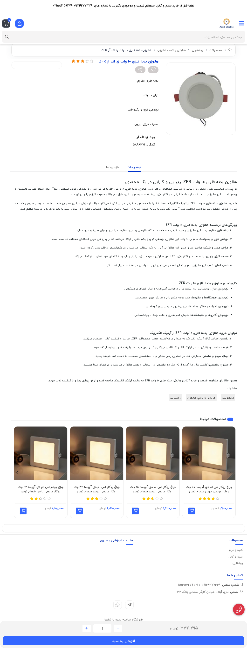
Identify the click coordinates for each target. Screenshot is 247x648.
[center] (7, 37)
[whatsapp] (117, 604)
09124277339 (220, 584)
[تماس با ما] (239, 610)
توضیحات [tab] (134, 167)
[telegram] (129, 604)
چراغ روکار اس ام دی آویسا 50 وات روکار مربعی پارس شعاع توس (153, 489)
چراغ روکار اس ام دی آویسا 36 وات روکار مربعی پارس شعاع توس (97, 489)
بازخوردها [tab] (112, 167)
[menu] (241, 23)
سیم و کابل (235, 556)
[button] (191, 511)
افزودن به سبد (123, 641)
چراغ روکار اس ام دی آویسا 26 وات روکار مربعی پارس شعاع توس (40, 489)
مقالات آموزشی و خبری (116, 540)
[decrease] (118, 628)
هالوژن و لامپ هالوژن (172, 50)
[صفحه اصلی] (230, 50)
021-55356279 (188, 584)
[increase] (86, 628)
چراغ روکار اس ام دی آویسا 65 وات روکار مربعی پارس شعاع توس (209, 489)
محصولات (215, 50)
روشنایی (197, 50)
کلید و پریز (236, 549)
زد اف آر (142, 137)
